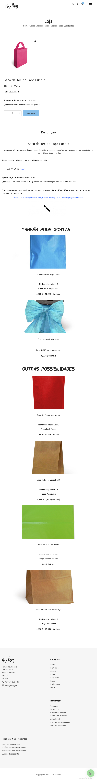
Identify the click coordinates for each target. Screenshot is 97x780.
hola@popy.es (11, 685)
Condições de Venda (58, 712)
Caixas (53, 671)
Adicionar (31, 113)
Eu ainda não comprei (11, 744)
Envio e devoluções (58, 715)
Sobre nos (54, 709)
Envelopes (54, 667)
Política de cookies (58, 725)
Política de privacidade (60, 722)
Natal (52, 687)
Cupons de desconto (10, 754)
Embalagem (55, 684)
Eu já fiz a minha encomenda (14, 747)
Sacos (32, 25)
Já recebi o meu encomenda (14, 750)
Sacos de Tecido (42, 25)
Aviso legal (55, 719)
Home (26, 25)
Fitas (52, 681)
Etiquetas (54, 677)
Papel (52, 674)
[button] (35, 41)
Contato (54, 706)
